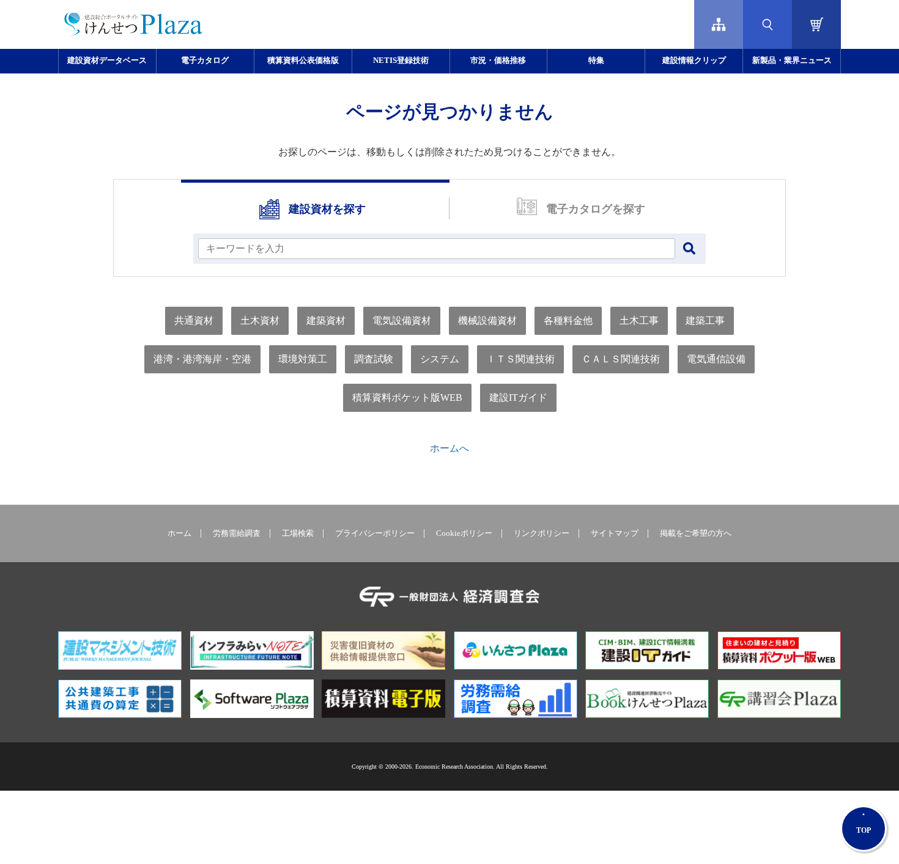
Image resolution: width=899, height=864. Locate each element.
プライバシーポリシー (375, 533)
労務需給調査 (237, 533)
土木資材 (259, 320)
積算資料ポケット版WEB (407, 397)
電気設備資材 (401, 320)
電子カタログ (205, 60)
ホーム (179, 533)
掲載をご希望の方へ (695, 533)
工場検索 (298, 533)
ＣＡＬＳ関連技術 (621, 359)
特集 (596, 60)
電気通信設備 (716, 359)
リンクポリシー (541, 533)
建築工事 (705, 320)
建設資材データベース (107, 60)
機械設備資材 (487, 320)
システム (439, 359)
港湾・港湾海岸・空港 (202, 359)
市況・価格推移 (498, 60)
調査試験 (373, 359)
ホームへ (449, 448)
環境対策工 (302, 359)
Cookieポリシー (464, 533)
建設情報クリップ (694, 60)
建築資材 (326, 320)
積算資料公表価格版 (303, 60)
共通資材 (193, 320)
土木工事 (639, 320)
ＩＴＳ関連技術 (520, 359)
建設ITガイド (518, 397)
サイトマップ (614, 533)
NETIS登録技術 (401, 60)
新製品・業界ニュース (792, 60)
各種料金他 (568, 320)
